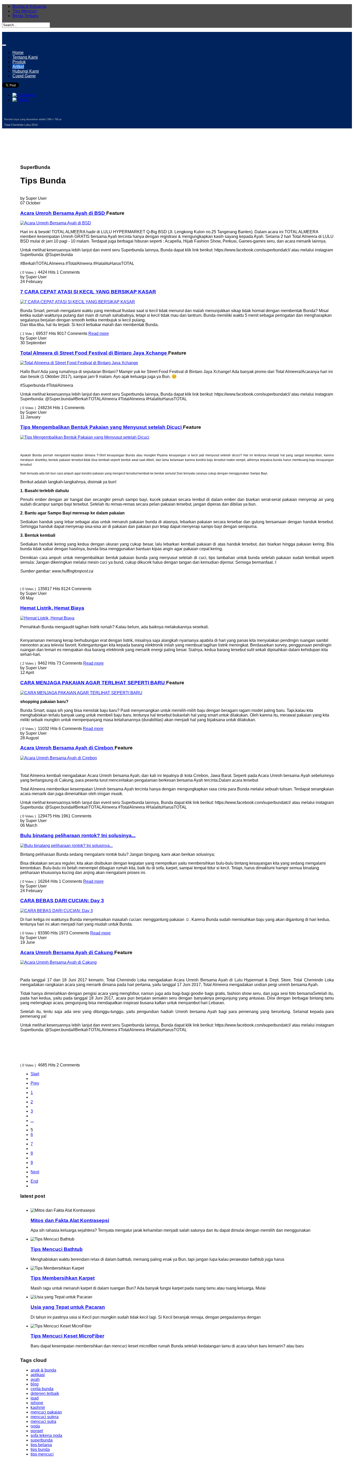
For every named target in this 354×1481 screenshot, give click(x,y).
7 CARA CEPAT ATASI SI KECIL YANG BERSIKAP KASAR (88, 291)
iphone (37, 1403)
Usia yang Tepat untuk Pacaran (68, 1307)
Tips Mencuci (24, 11)
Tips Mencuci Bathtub (57, 1249)
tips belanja (41, 1445)
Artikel (18, 66)
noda (35, 1426)
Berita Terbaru (25, 15)
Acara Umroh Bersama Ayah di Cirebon (67, 747)
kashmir (38, 1407)
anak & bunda (43, 1370)
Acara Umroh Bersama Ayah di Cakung (67, 952)
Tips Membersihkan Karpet (63, 1278)
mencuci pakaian (46, 1412)
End (34, 1181)
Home (18, 52)
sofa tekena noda (46, 1435)
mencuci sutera (45, 1417)
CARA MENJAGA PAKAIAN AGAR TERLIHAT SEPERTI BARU (93, 682)
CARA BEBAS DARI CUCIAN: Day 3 (62, 900)
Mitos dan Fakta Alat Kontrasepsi (70, 1220)
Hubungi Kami (25, 71)
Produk (19, 62)
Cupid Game (24, 76)
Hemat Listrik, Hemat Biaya (52, 608)
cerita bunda (42, 1389)
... (32, 1120)
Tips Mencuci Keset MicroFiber (67, 1336)
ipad (35, 1398)
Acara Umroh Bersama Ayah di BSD (63, 213)
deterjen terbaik (45, 1393)
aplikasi (38, 1375)
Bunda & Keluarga (29, 6)
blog (35, 1384)
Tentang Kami (25, 57)
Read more (98, 333)
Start (35, 1074)
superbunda (42, 1440)
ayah (35, 1379)
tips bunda (40, 1449)
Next (35, 1172)
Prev (35, 1083)
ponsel (37, 1431)
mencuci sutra (43, 1421)
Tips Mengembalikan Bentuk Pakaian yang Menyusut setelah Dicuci (101, 427)
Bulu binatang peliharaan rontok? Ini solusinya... (78, 835)
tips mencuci (42, 1454)
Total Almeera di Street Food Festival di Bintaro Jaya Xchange (94, 353)
